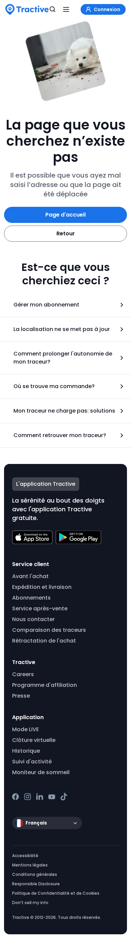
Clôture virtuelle (33, 740)
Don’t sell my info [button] (30, 902)
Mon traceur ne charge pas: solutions (64, 411)
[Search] (53, 9)
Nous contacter (33, 619)
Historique (26, 751)
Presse (21, 696)
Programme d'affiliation (44, 685)
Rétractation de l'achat (44, 641)
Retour (65, 233)
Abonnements (31, 598)
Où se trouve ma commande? (54, 386)
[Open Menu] (66, 9)
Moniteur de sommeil (41, 772)
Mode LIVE (25, 729)
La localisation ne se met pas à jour (61, 329)
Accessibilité (25, 855)
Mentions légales (30, 865)
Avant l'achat (30, 576)
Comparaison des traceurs (49, 630)
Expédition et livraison (42, 587)
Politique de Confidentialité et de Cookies (55, 893)
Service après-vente (40, 608)
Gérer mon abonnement (46, 305)
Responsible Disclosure (36, 884)
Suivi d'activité (32, 761)
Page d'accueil (65, 215)
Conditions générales (34, 874)
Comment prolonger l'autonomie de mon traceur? (62, 358)
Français (36, 823)
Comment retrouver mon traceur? (59, 435)
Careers (23, 674)
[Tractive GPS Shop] (27, 9)
